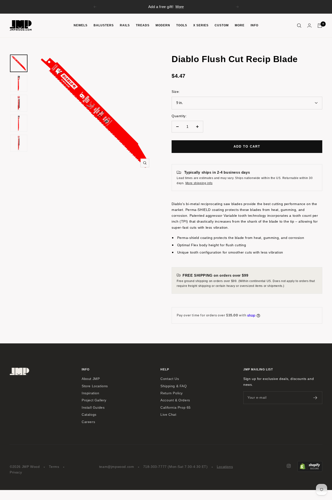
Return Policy (171, 393)
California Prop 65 (175, 407)
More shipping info (199, 183)
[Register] (315, 397)
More (179, 7)
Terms (54, 467)
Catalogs (89, 414)
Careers (88, 422)
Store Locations (95, 386)
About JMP (91, 379)
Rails (125, 25)
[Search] (299, 25)
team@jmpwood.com (116, 467)
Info (254, 25)
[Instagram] (289, 466)
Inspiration (90, 393)
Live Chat (168, 414)
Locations (225, 467)
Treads (142, 25)
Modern (163, 25)
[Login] (309, 25)
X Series (201, 25)
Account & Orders (175, 400)
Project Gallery (94, 400)
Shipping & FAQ (173, 386)
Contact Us (169, 379)
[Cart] (319, 25)
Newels (80, 25)
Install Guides (93, 407)
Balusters (104, 25)
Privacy (16, 472)
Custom (222, 25)
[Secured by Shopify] (309, 464)
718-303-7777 (155, 467)
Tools (181, 25)
